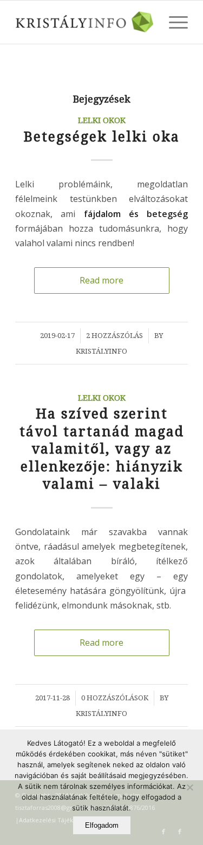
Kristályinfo (101, 351)
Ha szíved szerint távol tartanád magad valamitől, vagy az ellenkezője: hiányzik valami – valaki (101, 449)
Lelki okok (102, 120)
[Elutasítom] (189, 787)
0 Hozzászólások (114, 698)
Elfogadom (102, 825)
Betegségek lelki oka (102, 137)
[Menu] (173, 22)
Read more (101, 280)
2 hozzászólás (114, 336)
